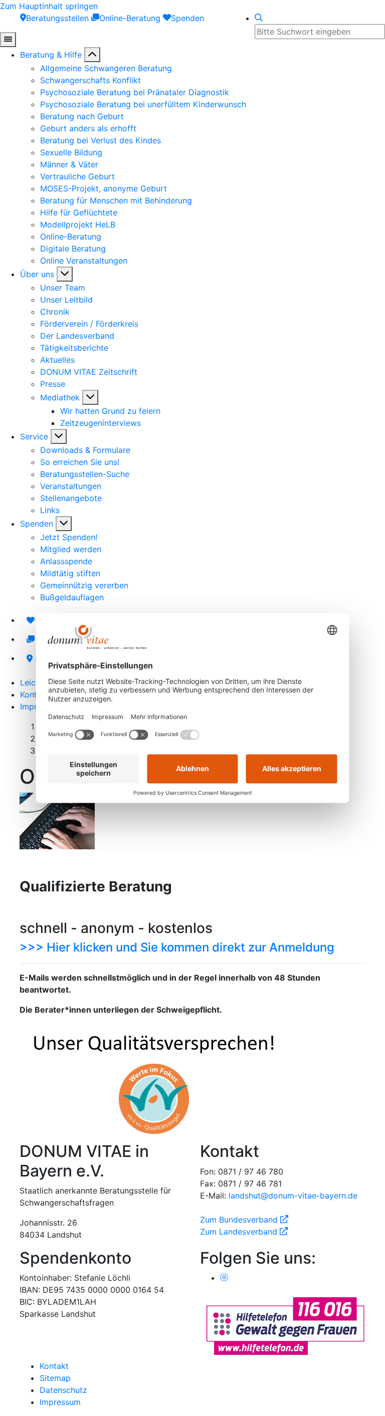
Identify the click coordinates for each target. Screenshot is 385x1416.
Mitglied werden (70, 549)
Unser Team (62, 288)
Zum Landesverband (244, 1232)
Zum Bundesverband (244, 1220)
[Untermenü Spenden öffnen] (64, 523)
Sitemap (55, 1378)
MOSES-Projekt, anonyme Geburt (103, 188)
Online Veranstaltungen (83, 261)
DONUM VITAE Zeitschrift (88, 372)
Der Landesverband (77, 336)
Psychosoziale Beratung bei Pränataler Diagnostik (134, 92)
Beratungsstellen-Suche (84, 474)
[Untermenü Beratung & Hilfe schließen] (92, 54)
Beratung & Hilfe (51, 55)
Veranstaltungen (70, 486)
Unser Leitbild (66, 300)
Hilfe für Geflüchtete (78, 212)
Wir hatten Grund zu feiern (110, 411)
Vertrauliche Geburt (77, 176)
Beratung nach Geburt (82, 116)
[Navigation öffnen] (8, 39)
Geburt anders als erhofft (88, 128)
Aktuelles (57, 360)
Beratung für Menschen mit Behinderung (116, 200)
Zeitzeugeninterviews (100, 423)
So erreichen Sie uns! (79, 462)
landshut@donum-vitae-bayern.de (293, 1196)
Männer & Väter (69, 164)
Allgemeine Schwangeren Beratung (106, 68)
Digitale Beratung (73, 249)
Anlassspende (66, 561)
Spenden (36, 524)
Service (34, 436)
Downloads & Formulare (85, 450)
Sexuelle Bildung (71, 152)
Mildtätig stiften (70, 573)
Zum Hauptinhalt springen (49, 6)
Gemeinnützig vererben (84, 585)
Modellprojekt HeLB (77, 224)
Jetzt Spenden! (68, 537)
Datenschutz (63, 1390)
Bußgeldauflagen (72, 597)
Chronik (55, 312)
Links (50, 510)
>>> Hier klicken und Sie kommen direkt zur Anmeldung (177, 947)
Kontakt (34, 694)
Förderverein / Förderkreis (89, 324)
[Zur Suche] (259, 18)
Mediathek (60, 397)
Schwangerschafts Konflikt (90, 80)
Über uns (37, 274)
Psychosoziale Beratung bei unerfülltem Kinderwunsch (143, 104)
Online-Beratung (70, 236)
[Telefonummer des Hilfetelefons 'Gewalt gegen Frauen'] (285, 1325)
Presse (52, 384)
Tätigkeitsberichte (74, 348)
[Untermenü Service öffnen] (59, 436)
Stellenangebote (71, 498)
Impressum (60, 1402)
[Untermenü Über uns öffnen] (65, 274)
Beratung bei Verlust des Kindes (100, 140)
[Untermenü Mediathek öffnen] (90, 397)
